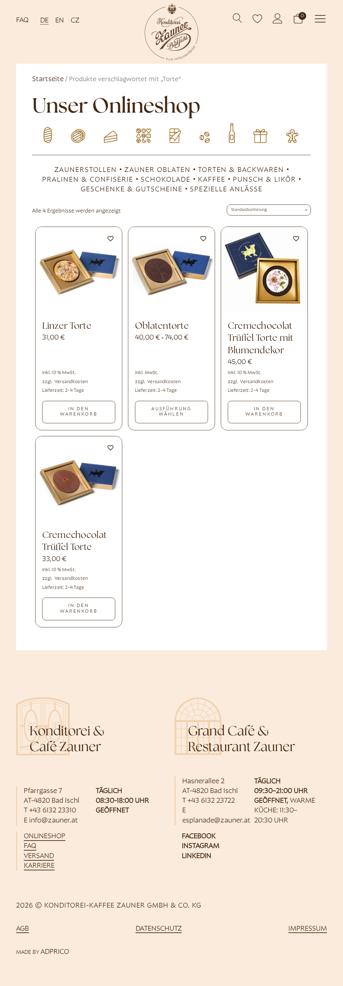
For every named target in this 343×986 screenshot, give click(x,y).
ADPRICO (55, 952)
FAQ (22, 20)
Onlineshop (44, 836)
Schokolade (166, 179)
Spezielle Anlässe (226, 189)
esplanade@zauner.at (216, 820)
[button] (298, 18)
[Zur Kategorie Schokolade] (171, 132)
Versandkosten (71, 382)
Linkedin (196, 856)
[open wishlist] (258, 18)
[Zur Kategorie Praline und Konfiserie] (140, 132)
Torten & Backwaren (241, 170)
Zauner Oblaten (157, 170)
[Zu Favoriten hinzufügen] (110, 238)
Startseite (48, 79)
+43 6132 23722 (211, 800)
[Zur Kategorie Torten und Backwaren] (109, 132)
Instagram (200, 846)
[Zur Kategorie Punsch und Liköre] (233, 132)
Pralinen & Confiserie (87, 179)
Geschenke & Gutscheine (132, 189)
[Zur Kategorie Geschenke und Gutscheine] (264, 132)
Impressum (307, 928)
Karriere (39, 865)
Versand (39, 856)
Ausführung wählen (171, 412)
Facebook (199, 836)
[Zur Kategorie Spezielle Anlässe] (295, 132)
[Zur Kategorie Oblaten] (78, 132)
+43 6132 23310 (52, 810)
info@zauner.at (53, 820)
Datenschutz (159, 928)
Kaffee (211, 179)
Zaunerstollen (85, 170)
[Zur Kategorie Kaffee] (202, 132)
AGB (22, 928)
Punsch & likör (264, 179)
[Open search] (238, 18)
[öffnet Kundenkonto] (278, 18)
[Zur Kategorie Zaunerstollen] (47, 132)
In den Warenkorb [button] (78, 412)
